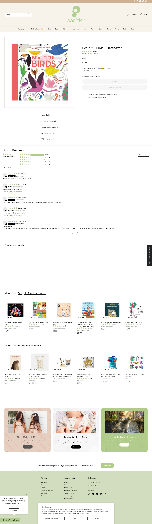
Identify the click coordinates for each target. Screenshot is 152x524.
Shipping (84, 76)
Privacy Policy (84, 513)
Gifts (117, 29)
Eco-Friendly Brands (30, 345)
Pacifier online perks (70, 490)
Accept (75, 518)
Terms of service (69, 493)
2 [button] (75, 232)
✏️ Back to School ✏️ (36, 29)
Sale (132, 29)
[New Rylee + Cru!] (27, 422)
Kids (64, 29)
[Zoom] (40, 72)
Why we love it (48, 139)
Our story (44, 482)
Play (85, 29)
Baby (57, 29)
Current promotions (47, 490)
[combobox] (18, 15)
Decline (97, 518)
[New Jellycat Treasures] (124, 422)
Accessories (75, 29)
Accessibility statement (71, 496)
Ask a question (48, 133)
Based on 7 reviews (9, 156)
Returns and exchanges (51, 127)
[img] (13, 174)
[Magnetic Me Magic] (76, 422)
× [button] (26, 495)
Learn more (14, 510)
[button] (86, 51)
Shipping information (50, 121)
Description (46, 115)
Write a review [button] (143, 155)
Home (109, 29)
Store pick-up (68, 485)
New (49, 29)
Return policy (68, 487)
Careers (43, 487)
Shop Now (27, 447)
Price (84, 59)
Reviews (43, 496)
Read (92, 29)
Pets (125, 29)
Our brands (44, 493)
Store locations (45, 485)
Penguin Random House (90, 53)
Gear (100, 29)
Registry (21, 29)
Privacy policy (68, 498)
